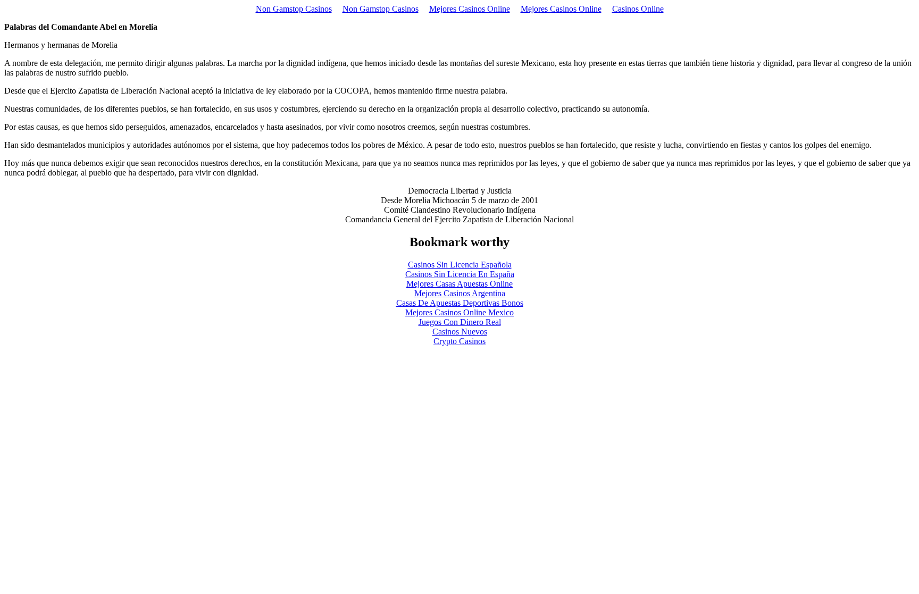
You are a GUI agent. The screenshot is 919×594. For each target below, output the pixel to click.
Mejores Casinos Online (469, 8)
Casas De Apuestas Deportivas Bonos (459, 302)
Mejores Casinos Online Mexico (459, 312)
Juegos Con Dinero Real (460, 322)
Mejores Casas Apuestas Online (459, 283)
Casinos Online (638, 8)
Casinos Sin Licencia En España (459, 274)
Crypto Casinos (459, 341)
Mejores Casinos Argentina (459, 293)
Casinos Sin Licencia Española (460, 264)
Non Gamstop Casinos (294, 8)
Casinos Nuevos (459, 331)
